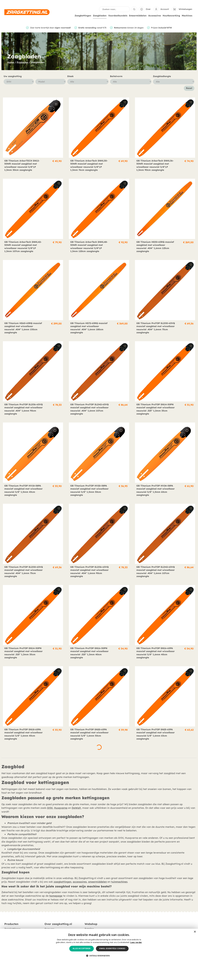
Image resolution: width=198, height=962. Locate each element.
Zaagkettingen (83, 15)
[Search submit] (134, 9)
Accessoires (154, 15)
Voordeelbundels (117, 15)
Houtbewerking (171, 15)
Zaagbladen (100, 15)
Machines (187, 15)
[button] (99, 956)
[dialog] (99, 945)
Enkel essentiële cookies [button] (112, 948)
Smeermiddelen (138, 15)
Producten (22, 62)
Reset (189, 88)
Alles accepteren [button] (81, 948)
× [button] (195, 932)
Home (10, 62)
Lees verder (136, 942)
